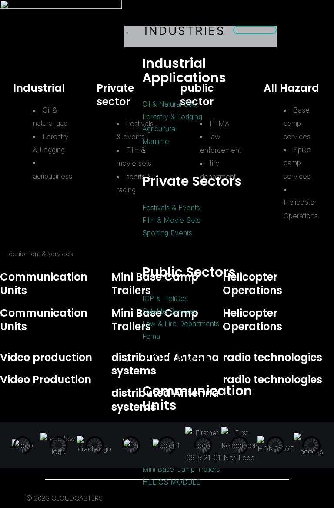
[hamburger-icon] (255, 30)
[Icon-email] (318, 52)
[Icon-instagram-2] (318, 35)
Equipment (184, 358)
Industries (184, 30)
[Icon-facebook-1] (303, 35)
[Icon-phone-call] (303, 52)
